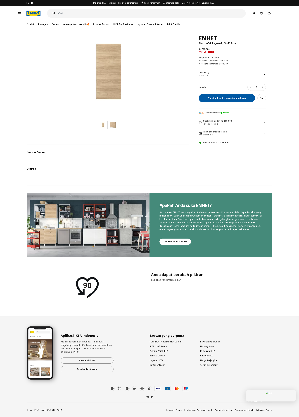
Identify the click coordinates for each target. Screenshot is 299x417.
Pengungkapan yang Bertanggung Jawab (234, 410)
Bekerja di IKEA (157, 355)
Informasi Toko (172, 3)
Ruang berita (206, 355)
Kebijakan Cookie (264, 410)
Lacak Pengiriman (152, 3)
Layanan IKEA (208, 3)
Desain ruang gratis (191, 3)
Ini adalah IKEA (207, 350)
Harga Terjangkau (209, 360)
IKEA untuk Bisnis (158, 346)
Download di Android (87, 369)
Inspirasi (112, 3)
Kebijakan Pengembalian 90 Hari (166, 341)
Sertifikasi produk (209, 364)
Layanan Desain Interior (150, 24)
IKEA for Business (123, 24)
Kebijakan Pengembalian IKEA (166, 279)
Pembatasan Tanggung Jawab (198, 410)
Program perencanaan (128, 3)
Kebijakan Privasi (174, 410)
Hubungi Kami (207, 346)
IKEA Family (173, 24)
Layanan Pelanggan (210, 341)
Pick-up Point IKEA (159, 350)
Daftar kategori (157, 364)
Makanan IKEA (99, 3)
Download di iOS (87, 360)
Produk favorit (101, 24)
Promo (55, 24)
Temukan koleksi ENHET (175, 241)
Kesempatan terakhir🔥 (76, 24)
